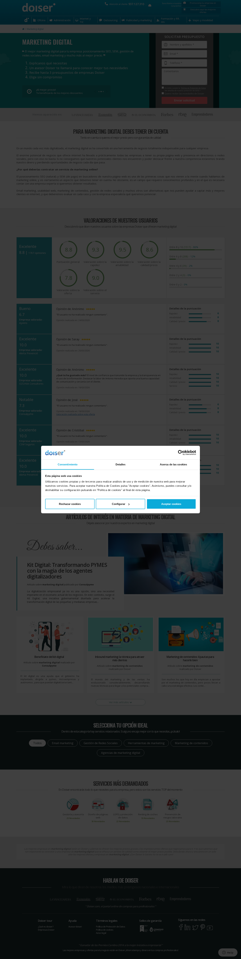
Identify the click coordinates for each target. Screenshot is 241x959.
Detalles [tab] (121, 464)
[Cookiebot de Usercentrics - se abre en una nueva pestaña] (180, 452)
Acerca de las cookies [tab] (173, 464)
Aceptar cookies (171, 503)
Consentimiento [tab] (67, 464)
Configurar (118, 503)
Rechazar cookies (70, 503)
